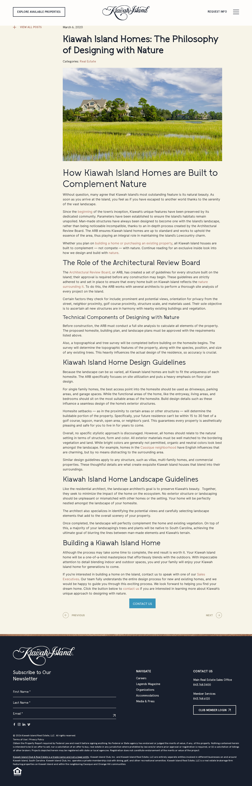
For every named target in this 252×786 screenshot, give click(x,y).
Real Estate (88, 61)
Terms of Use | (20, 739)
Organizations (145, 689)
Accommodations (147, 695)
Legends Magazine (148, 684)
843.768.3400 (202, 684)
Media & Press (145, 701)
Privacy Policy (36, 739)
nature (113, 253)
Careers (141, 678)
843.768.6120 (201, 698)
